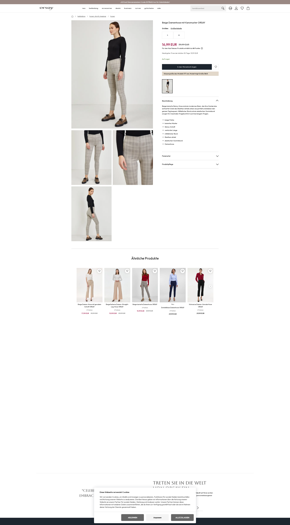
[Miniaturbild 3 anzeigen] (91, 213)
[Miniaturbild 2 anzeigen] (133, 157)
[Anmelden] (236, 8)
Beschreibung (167, 101)
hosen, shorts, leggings (97, 16)
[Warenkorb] (248, 8)
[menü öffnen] (86, 8)
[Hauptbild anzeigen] (112, 74)
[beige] (167, 86)
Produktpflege (167, 164)
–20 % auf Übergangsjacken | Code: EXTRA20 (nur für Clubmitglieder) (145, 2)
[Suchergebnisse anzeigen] (223, 8)
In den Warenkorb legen (187, 67)
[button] (216, 67)
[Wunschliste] (242, 8)
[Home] (72, 16)
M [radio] (179, 35)
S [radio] (167, 35)
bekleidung (81, 16)
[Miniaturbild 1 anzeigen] (91, 157)
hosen (112, 16)
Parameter (166, 156)
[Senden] (198, 508)
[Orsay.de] (46, 8)
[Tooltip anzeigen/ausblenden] (202, 48)
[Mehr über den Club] (230, 8)
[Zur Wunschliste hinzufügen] (99, 271)
